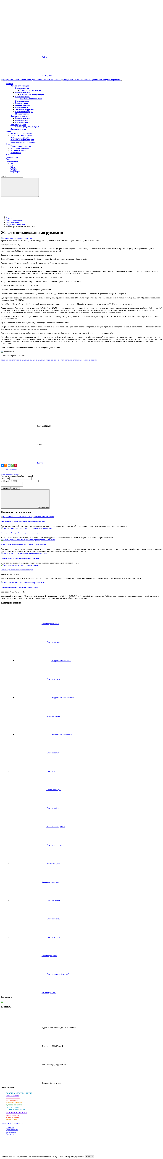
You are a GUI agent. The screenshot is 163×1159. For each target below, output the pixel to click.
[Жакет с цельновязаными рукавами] (16, 238)
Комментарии (11, 470)
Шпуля (40, 463)
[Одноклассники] (5, 465)
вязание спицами (90, 360)
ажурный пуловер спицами (15, 1109)
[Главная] (24, 216)
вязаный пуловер (12, 1096)
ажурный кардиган (30, 360)
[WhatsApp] (12, 465)
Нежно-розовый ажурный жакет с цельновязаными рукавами (22, 533)
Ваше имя (5, 478)
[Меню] (121, 80)
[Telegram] (9, 465)
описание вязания (14, 1102)
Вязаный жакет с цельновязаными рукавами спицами (20, 558)
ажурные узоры (44, 360)
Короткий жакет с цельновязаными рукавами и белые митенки (23, 521)
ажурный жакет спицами (11, 360)
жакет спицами (11, 1119)
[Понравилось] (19, 387)
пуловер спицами (14, 1105)
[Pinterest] (15, 465)
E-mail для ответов (8, 481)
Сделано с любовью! (9, 1123)
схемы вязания (12, 1115)
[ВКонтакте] (2, 465)
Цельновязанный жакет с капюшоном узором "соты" (19, 587)
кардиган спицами (12, 1107)
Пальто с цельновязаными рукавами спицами (17, 570)
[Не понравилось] (19, 407)
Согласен (89, 1157)
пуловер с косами (12, 1117)
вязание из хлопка (58, 360)
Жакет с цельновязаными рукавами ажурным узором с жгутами (23, 544)
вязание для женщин (75, 360)
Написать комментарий (10, 474)
